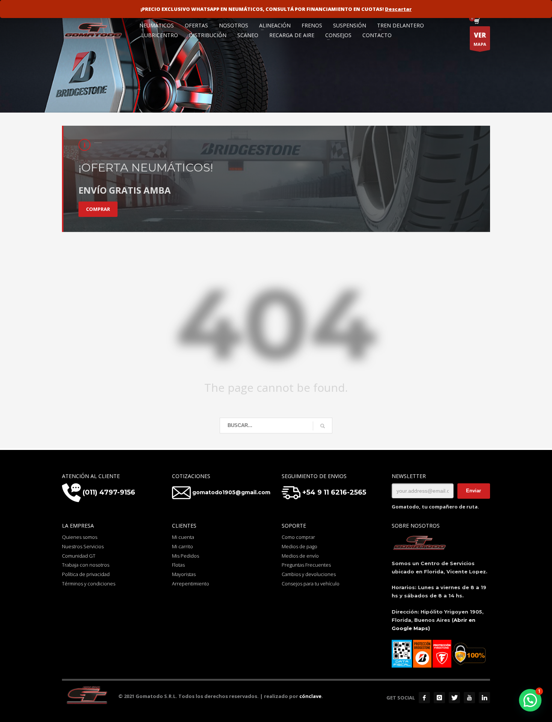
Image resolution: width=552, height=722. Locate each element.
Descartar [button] (398, 9)
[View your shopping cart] (476, 21)
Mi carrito (182, 546)
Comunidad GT (78, 555)
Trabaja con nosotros (85, 564)
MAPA (480, 39)
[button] (530, 700)
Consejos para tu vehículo (310, 583)
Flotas (178, 564)
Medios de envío (300, 555)
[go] (322, 426)
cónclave (310, 696)
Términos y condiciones (88, 583)
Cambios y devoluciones (309, 574)
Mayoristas (184, 574)
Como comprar (298, 537)
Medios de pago (299, 546)
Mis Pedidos (185, 555)
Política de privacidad (86, 574)
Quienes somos (79, 537)
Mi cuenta (183, 537)
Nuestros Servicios (83, 546)
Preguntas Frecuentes (306, 564)
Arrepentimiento (190, 583)
